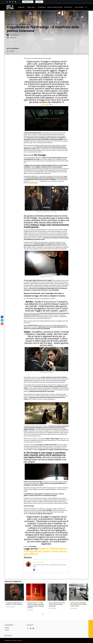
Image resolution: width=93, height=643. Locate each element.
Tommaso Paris (38, 562)
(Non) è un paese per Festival (55, 7)
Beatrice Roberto (53, 608)
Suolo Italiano (79, 7)
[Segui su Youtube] (33, 628)
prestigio (45, 104)
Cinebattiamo (31, 7)
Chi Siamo (7, 630)
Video (39, 1)
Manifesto (27, 1)
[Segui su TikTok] (13, 2)
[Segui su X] (10, 51)
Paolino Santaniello (10, 606)
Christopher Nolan (34, 181)
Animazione (21, 7)
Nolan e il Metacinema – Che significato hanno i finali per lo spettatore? (46, 551)
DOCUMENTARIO (42, 7)
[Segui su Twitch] (10, 2)
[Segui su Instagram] (15, 2)
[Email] (34, 570)
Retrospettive (68, 7)
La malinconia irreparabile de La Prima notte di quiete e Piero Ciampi (78, 604)
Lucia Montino (73, 608)
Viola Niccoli (30, 610)
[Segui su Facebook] (7, 2)
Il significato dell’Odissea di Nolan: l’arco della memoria (14, 603)
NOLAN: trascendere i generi (22, 24)
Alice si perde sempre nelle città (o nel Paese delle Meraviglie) (57, 604)
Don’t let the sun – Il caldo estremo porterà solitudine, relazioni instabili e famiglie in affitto (35, 605)
